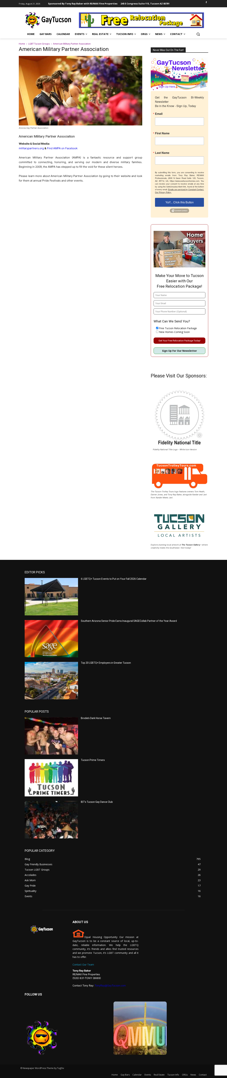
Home (22, 43)
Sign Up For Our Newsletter (179, 350)
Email (158, 113)
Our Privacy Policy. (163, 192)
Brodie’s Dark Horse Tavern (96, 718)
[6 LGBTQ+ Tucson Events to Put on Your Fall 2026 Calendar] (51, 596)
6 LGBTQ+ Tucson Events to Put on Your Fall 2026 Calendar (113, 578)
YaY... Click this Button (179, 202)
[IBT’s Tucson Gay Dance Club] (51, 819)
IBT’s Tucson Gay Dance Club (97, 801)
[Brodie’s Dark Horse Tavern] (51, 736)
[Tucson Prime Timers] (51, 777)
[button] (198, 34)
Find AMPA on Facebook (62, 148)
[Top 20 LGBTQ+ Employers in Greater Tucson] (51, 680)
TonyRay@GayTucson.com (110, 985)
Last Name (162, 152)
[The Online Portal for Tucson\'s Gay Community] (48, 20)
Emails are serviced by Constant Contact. (186, 189)
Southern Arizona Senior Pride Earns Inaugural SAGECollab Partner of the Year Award (129, 620)
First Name (162, 133)
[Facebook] (206, 3)
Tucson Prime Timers (93, 760)
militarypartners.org (31, 148)
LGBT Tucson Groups (39, 43)
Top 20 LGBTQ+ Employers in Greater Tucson (106, 662)
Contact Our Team (83, 964)
